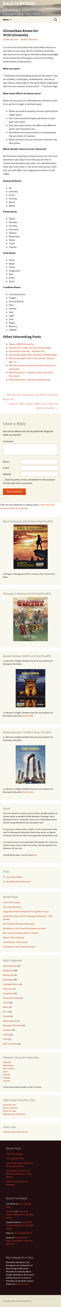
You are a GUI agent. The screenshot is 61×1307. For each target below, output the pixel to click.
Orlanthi (6, 1016)
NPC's (5, 1011)
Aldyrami (7, 1062)
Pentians (7, 1077)
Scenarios (7, 1030)
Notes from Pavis (10, 1108)
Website (7, 474)
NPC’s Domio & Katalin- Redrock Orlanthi (20, 933)
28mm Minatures (10, 966)
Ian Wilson (10, 1211)
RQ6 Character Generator (14, 1114)
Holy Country (8, 1068)
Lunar (5, 1071)
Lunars (6, 1002)
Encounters (8, 993)
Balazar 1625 (8, 975)
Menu (6, 19)
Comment (8, 441)
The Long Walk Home (12, 907)
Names (6, 1007)
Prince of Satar (9, 1111)
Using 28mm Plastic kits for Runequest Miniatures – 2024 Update (18, 1173)
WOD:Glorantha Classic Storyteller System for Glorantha (19, 1240)
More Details (28, 715)
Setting (6, 1034)
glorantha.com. (21, 1284)
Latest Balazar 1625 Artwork (15, 942)
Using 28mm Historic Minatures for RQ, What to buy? (26, 911)
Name (7, 461)
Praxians (6, 1080)
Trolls (5, 1039)
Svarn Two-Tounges (11, 902)
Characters (8, 988)
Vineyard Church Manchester (15, 1131)
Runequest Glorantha (12, 1025)
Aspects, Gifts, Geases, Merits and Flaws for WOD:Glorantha (33, 406)
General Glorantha (11, 998)
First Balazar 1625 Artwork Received (19, 946)
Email (6, 467)
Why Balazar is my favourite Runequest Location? (24, 928)
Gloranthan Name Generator (18, 881)
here (35, 855)
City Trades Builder (14, 877)
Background (8, 970)
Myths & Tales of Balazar (13, 937)
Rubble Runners (10, 1021)
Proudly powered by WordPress (17, 1301)
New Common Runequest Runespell (18, 923)
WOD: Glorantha (30, 39)
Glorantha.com (9, 1104)
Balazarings (8, 979)
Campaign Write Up (11, 984)
